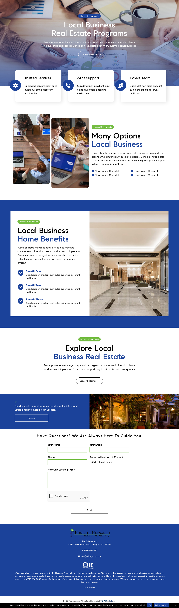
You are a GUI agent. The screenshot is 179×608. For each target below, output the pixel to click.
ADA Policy (89, 587)
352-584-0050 (90, 550)
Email (101, 462)
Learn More (88, 54)
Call (94, 462)
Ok (150, 605)
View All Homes (88, 380)
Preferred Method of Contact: (107, 457)
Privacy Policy (85, 601)
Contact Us (95, 601)
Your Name (54, 444)
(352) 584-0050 (33, 579)
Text (110, 462)
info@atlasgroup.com (91, 556)
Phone (51, 457)
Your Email (96, 444)
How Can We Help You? (61, 469)
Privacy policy (161, 605)
